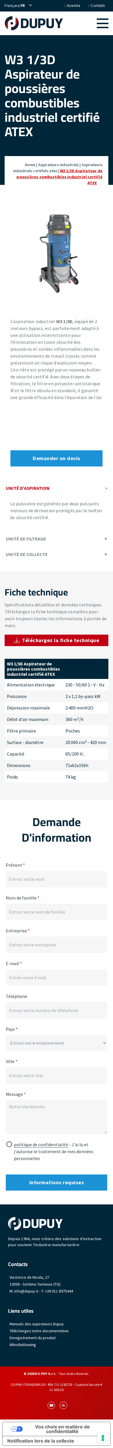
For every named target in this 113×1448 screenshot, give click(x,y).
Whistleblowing (23, 1344)
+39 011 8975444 (59, 1291)
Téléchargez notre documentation (39, 1330)
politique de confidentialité (41, 1144)
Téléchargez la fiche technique (60, 640)
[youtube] (51, 1405)
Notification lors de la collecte (40, 1441)
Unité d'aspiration (28, 488)
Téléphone (16, 996)
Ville (11, 1061)
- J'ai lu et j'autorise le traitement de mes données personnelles (53, 1151)
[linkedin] (63, 1405)
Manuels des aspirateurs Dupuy (37, 1323)
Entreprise (18, 930)
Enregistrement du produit (33, 1337)
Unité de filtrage (26, 539)
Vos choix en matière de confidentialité (62, 1429)
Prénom (15, 865)
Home (30, 164)
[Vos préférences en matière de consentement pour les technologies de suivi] (102, 1437)
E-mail (14, 963)
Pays (12, 1029)
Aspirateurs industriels (58, 164)
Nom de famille (22, 898)
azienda (74, 5)
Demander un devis (56, 458)
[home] (34, 23)
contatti (98, 5)
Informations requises (56, 1182)
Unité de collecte (27, 554)
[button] (85, 23)
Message (16, 1094)
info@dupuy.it (26, 1291)
